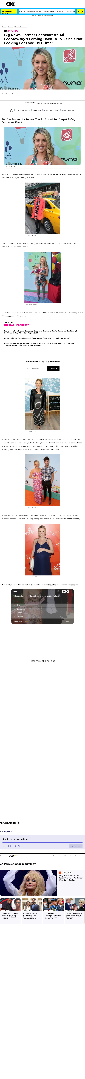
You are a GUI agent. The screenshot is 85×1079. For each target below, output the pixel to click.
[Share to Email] (67, 110)
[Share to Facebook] (22, 110)
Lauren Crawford (30, 103)
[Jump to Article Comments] (11, 110)
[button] (4, 4)
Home (4, 27)
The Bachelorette (21, 27)
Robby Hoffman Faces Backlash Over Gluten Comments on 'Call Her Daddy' (37, 338)
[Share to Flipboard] (50, 110)
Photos (10, 27)
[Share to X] (36, 110)
